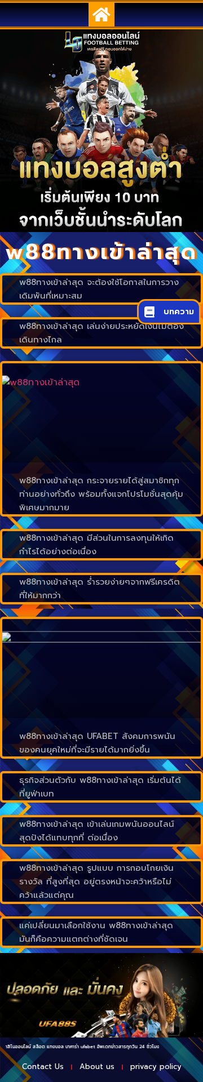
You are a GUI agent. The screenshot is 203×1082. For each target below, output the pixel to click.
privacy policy (156, 1066)
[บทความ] (149, 312)
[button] (101, 14)
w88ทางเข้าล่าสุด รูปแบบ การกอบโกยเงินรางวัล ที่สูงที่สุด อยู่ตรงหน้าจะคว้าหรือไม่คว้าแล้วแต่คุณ (96, 881)
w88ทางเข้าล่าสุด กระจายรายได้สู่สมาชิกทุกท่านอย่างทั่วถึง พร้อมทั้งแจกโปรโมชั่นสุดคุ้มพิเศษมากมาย (101, 494)
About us (97, 1066)
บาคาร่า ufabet (69, 1046)
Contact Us (43, 1066)
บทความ (179, 312)
